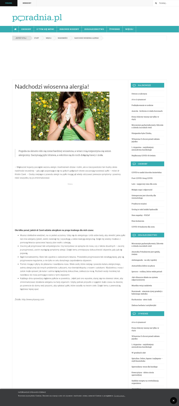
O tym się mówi (45, 29)
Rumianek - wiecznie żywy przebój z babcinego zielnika (147, 292)
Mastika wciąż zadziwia (142, 285)
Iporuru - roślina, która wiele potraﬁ (147, 271)
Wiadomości (62, 38)
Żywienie (114, 29)
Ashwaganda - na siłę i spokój (144, 260)
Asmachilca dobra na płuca (143, 265)
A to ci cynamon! (139, 99)
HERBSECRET (27, 3)
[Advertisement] (89, 60)
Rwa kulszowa (138, 221)
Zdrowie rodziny (69, 29)
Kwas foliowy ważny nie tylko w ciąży (145, 117)
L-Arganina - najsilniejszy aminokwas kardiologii (143, 148)
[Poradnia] (37, 15)
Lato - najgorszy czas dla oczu (144, 184)
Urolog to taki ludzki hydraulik (145, 209)
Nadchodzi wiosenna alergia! (52, 86)
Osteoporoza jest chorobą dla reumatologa (144, 196)
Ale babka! (136, 389)
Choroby (26, 29)
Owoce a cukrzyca (139, 93)
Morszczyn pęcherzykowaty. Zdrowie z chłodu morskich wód (147, 126)
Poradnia (8, 3)
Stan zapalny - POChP (141, 215)
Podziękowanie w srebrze (142, 105)
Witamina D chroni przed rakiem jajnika (146, 140)
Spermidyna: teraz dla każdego (145, 366)
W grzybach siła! (139, 352)
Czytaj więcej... (119, 395)
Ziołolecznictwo (94, 29)
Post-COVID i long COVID (142, 178)
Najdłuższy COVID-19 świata (144, 155)
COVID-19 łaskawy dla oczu (143, 226)
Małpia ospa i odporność (142, 189)
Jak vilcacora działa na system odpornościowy (145, 278)
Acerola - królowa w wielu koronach (147, 111)
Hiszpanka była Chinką (141, 133)
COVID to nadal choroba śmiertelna (147, 172)
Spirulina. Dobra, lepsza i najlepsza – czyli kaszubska (147, 359)
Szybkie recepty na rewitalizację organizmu (145, 381)
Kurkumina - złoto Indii (142, 299)
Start (15, 29)
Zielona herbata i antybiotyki (144, 305)
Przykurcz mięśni (139, 203)
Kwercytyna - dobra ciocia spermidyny (143, 373)
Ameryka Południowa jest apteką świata (146, 252)
